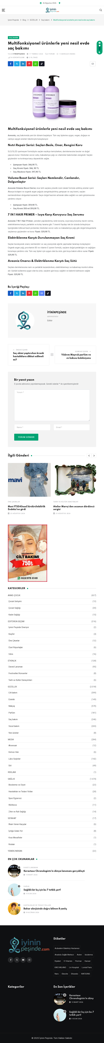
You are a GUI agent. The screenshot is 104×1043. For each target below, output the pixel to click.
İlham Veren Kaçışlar (17, 824)
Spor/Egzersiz (15, 798)
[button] (89, 455)
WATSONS (85, 974)
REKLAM (12, 772)
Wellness (12, 805)
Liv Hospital (74, 967)
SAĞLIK (11, 779)
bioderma (89, 955)
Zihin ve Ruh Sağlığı (17, 811)
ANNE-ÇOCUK (14, 595)
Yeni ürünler (13, 733)
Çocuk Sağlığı (14, 608)
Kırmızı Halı (13, 752)
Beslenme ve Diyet (16, 785)
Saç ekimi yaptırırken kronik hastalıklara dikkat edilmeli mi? (28, 356)
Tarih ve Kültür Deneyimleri (65, 502)
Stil (9, 765)
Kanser (88, 961)
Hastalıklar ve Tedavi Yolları (20, 791)
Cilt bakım (12, 692)
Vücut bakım (13, 726)
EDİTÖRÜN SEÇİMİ (16, 621)
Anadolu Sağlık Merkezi (64, 955)
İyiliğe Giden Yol (15, 831)
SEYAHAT (12, 818)
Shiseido (74, 974)
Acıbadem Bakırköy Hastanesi (67, 948)
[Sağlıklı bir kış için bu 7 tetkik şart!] (14, 889)
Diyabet (58, 961)
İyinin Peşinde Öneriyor (18, 627)
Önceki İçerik (22, 350)
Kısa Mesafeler (15, 837)
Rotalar (11, 844)
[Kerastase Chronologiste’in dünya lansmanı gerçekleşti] (14, 871)
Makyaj (11, 706)
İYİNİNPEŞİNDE (19, 54)
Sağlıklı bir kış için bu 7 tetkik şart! (42, 890)
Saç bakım (13, 719)
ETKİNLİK (12, 661)
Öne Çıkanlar (14, 502)
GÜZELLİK (12, 686)
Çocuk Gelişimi (15, 601)
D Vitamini (68, 961)
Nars (57, 974)
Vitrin (10, 654)
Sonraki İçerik (81, 351)
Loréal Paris (87, 967)
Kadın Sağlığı (14, 614)
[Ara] (101, 10)
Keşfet (11, 634)
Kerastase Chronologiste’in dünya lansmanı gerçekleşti (54, 871)
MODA (11, 739)
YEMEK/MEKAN (15, 851)
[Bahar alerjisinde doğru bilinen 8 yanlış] (14, 908)
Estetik (11, 699)
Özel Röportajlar (15, 647)
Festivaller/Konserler (17, 673)
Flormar (78, 961)
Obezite (65, 974)
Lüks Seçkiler (14, 759)
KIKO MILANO (60, 967)
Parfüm (11, 713)
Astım (79, 955)
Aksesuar (12, 745)
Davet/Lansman (15, 667)
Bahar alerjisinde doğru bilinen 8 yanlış (45, 909)
